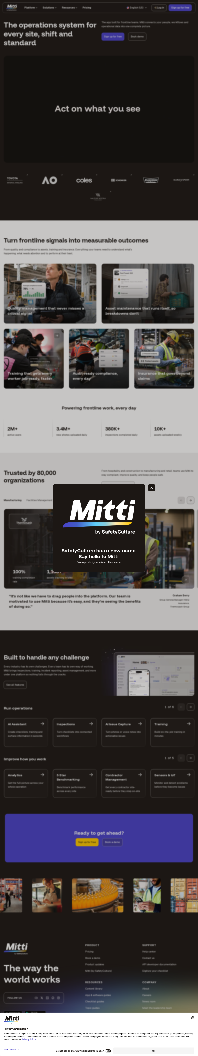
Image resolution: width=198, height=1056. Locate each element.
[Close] (151, 487)
